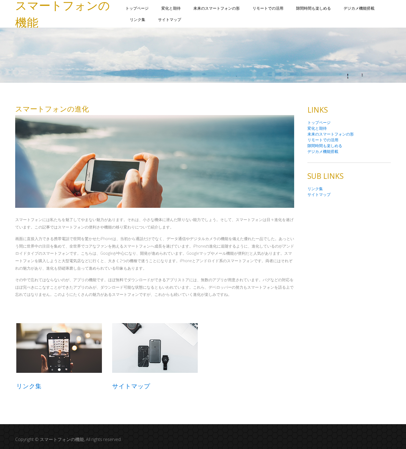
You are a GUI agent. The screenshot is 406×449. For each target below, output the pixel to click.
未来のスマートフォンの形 (216, 8)
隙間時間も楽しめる (313, 8)
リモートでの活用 (267, 8)
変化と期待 (171, 8)
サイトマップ (169, 19)
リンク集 (137, 19)
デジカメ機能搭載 (359, 8)
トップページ (137, 8)
